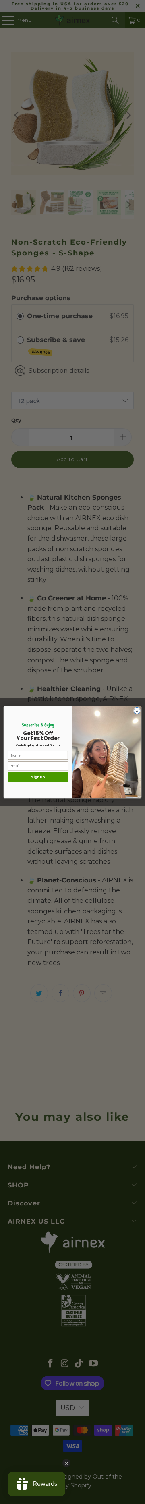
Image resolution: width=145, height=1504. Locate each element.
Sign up (38, 776)
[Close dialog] (137, 710)
